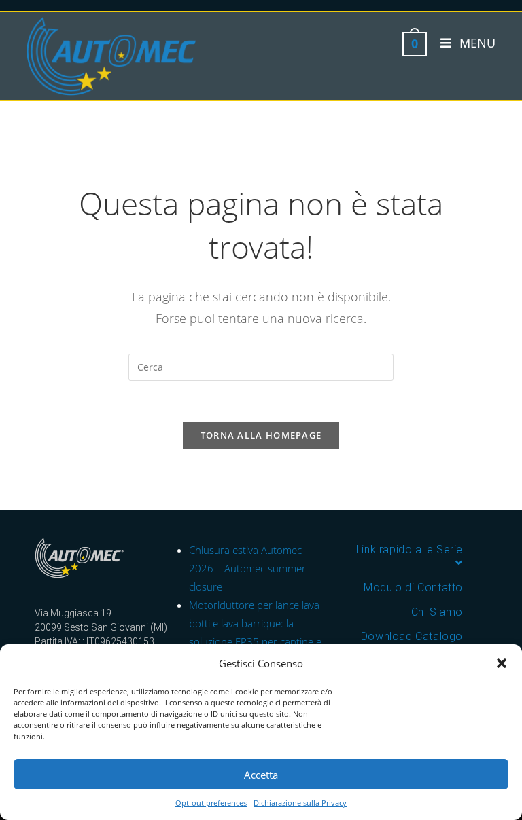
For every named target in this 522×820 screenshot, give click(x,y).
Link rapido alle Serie (409, 549)
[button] (501, 663)
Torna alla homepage (261, 435)
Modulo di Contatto (413, 587)
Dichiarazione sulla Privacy (300, 803)
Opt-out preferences (211, 803)
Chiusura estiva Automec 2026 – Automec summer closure (247, 568)
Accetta (261, 774)
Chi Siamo (437, 611)
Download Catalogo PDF (412, 643)
